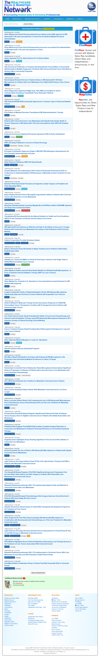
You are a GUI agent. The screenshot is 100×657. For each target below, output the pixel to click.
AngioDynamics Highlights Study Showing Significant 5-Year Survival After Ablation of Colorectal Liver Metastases (36, 441)
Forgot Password (56, 620)
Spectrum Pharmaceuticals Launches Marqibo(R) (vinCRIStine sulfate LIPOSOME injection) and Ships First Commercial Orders (38, 206)
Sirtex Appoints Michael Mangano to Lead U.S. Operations (25, 340)
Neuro (6, 609)
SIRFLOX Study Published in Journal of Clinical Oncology (25, 143)
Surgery (7, 614)
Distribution (8, 618)
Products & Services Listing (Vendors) (59, 626)
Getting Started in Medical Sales (37, 622)
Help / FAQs (56, 600)
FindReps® (55, 598)
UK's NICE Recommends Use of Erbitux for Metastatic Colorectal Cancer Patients (34, 381)
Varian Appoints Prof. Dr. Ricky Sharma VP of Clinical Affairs (26, 58)
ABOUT (79, 19)
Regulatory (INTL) (10, 622)
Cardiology (8, 605)
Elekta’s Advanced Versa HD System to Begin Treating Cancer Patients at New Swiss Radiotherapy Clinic (35, 250)
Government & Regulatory (59, 607)
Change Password (57, 633)
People (6, 616)
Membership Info (80, 600)
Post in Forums (56, 629)
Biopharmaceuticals (10, 602)
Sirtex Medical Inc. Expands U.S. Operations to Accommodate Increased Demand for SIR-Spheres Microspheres (37, 282)
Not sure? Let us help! (34, 602)
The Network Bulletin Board (36, 620)
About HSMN (79, 598)
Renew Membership (57, 631)
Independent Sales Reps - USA (37, 607)
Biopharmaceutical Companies (60, 603)
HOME (7, 19)
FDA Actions (8, 620)
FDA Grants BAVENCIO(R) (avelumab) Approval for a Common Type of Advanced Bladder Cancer (37, 102)
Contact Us (78, 611)
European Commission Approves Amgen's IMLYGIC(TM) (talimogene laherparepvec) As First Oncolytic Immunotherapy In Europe (36, 152)
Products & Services (57, 609)
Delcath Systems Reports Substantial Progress (21, 348)
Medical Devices (9, 600)
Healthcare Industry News (12, 598)
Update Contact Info (57, 635)
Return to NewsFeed (38, 573)
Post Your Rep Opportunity (35, 600)
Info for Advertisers (80, 609)
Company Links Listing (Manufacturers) (58, 623)
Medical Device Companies (59, 602)
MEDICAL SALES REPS (32, 19)
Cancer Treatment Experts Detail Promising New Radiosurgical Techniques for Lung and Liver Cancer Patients (37, 330)
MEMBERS (69, 19)
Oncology (7, 611)
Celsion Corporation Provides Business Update (22, 240)
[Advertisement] (59, 7)
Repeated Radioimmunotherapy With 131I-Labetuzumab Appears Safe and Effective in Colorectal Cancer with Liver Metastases (36, 486)
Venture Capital (9, 625)
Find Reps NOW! (33, 598)
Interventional (8, 607)
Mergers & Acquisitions (11, 623)
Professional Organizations (59, 605)
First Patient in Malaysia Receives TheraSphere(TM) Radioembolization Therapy (33, 112)
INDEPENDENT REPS (34, 595)
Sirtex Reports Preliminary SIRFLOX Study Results (23, 162)
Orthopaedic (8, 613)
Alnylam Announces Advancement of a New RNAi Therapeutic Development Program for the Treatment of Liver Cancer (37, 508)
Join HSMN (31, 605)
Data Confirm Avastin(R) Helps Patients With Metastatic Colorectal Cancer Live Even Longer (35, 390)
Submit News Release (81, 607)
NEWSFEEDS (16, 19)
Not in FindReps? (33, 603)
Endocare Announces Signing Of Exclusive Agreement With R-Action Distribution (34, 134)
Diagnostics (8, 603)
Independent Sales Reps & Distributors (35, 617)
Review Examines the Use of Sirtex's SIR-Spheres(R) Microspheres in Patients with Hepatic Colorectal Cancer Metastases (37, 451)
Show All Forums (33, 624)
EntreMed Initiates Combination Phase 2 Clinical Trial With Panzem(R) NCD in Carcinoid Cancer (36, 564)
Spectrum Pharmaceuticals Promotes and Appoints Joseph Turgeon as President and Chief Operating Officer (36, 185)
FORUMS (47, 19)
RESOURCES (58, 19)
